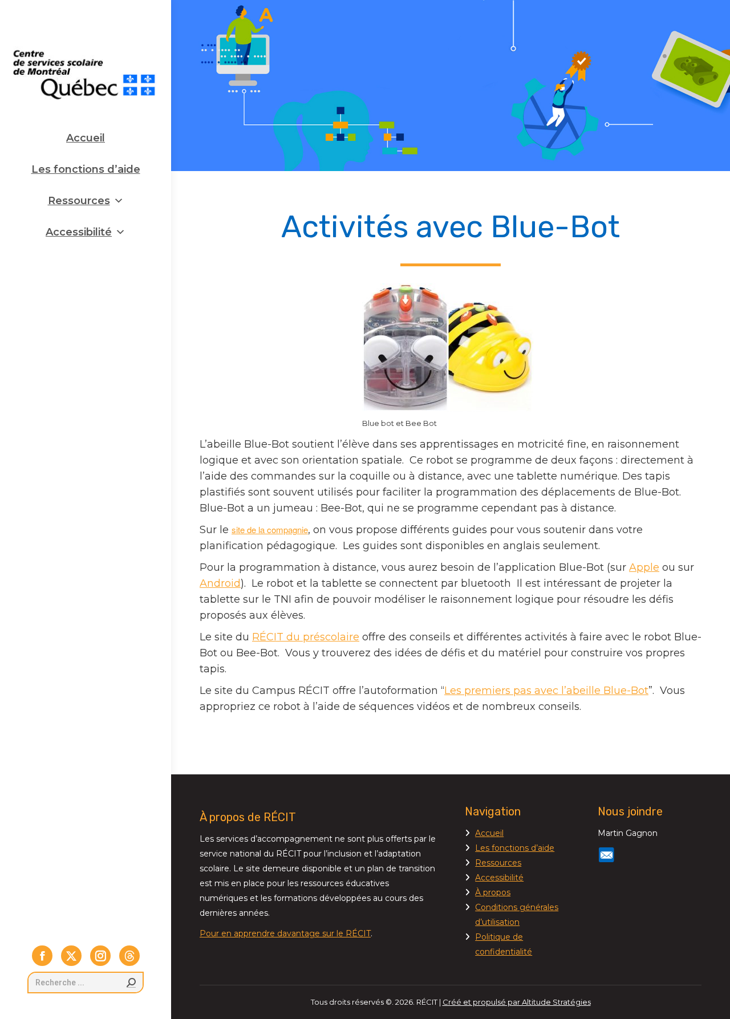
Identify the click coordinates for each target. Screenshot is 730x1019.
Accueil (85, 138)
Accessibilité (79, 232)
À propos (492, 892)
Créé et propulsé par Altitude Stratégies (517, 1001)
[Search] (131, 982)
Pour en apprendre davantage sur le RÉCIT (285, 933)
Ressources (79, 200)
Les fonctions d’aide (85, 169)
